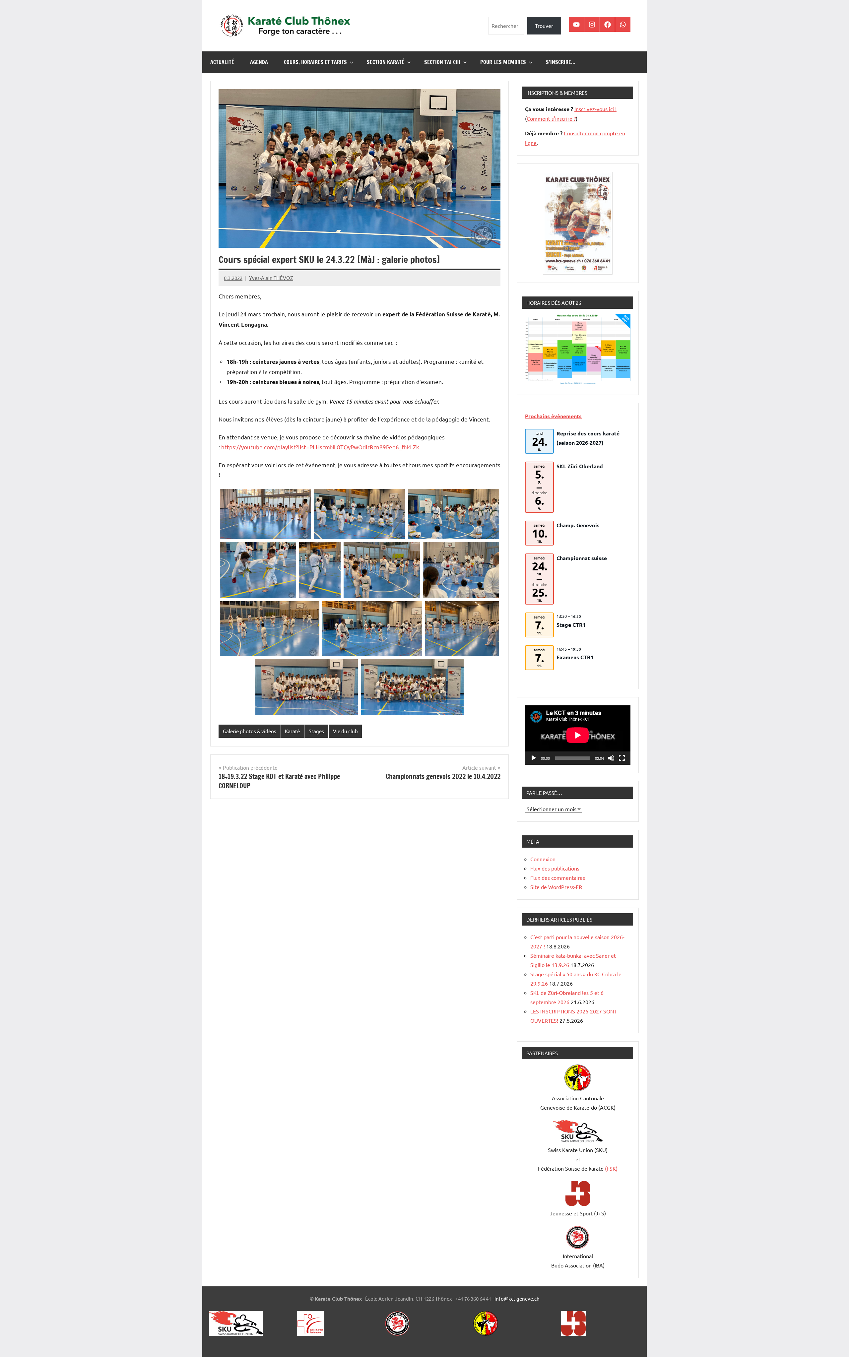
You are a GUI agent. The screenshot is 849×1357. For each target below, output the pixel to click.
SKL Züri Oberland (579, 466)
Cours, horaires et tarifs (315, 62)
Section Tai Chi (442, 62)
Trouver (544, 25)
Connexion (542, 859)
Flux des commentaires (557, 877)
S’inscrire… (560, 62)
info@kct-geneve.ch (517, 1298)
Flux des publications (554, 868)
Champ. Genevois (578, 525)
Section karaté (385, 62)
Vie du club (345, 731)
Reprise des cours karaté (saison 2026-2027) (588, 438)
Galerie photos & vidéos (249, 731)
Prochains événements (553, 416)
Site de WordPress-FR (556, 886)
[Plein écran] (622, 758)
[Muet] (611, 758)
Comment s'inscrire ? (551, 118)
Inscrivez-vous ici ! (595, 108)
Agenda (259, 62)
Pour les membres (503, 62)
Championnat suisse (581, 557)
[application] (577, 735)
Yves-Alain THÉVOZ (271, 278)
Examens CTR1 (575, 657)
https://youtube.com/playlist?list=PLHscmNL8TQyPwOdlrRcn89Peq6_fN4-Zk (320, 446)
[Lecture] (533, 758)
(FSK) (611, 1168)
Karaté (292, 731)
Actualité (222, 62)
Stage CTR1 (571, 624)
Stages (316, 731)
